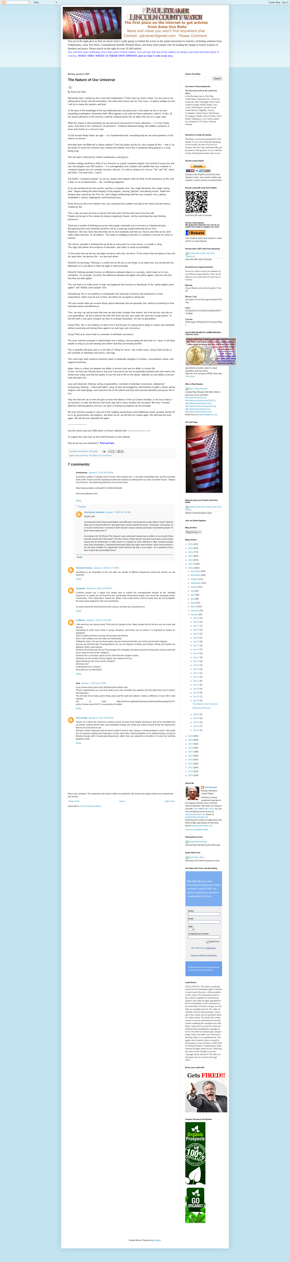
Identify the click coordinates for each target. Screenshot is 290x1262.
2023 (191, 556)
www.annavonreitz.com (139, 430)
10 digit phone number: (198, 934)
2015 (191, 752)
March (194, 606)
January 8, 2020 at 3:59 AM (100, 718)
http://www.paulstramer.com (197, 409)
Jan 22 (196, 641)
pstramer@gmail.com (207, 414)
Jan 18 (196, 653)
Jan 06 (196, 700)
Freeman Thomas (84, 568)
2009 (191, 775)
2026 (191, 544)
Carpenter (81, 588)
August (194, 587)
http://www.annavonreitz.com (198, 412)
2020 (191, 568)
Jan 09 (196, 689)
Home (122, 801)
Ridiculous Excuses (202, 708)
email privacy (210, 948)
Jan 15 (196, 665)
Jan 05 (196, 714)
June (193, 595)
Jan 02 (196, 726)
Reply (78, 501)
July (193, 591)
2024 (191, 552)
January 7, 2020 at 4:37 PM (93, 683)
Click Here (190, 376)
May (193, 599)
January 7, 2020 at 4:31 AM (98, 620)
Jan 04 (196, 718)
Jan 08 (196, 693)
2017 (191, 744)
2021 (191, 564)
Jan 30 (196, 618)
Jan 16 (196, 661)
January (195, 614)
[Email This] (109, 451)
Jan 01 (196, 730)
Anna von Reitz (81, 455)
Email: (191, 918)
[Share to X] (115, 451)
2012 (191, 763)
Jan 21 (196, 645)
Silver (196, 809)
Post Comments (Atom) (90, 806)
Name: (191, 911)
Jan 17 (196, 657)
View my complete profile (196, 829)
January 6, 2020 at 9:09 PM (99, 588)
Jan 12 (196, 677)
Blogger (157, 1240)
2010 (191, 771)
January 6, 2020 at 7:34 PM (106, 568)
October (194, 579)
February (195, 610)
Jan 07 (196, 696)
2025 (191, 548)
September (196, 583)
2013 (191, 759)
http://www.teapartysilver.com (198, 403)
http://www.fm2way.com (195, 397)
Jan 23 (196, 638)
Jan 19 (196, 649)
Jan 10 (196, 685)
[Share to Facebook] (119, 451)
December (196, 571)
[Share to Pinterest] (122, 451)
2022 (191, 560)
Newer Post (74, 801)
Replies (82, 507)
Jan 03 (196, 722)
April (193, 603)
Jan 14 (196, 669)
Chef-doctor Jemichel (94, 512)
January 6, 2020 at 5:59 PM (100, 472)
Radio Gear (208, 809)
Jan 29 (196, 622)
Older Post (169, 801)
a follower (80, 620)
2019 (191, 736)
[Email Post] (104, 451)
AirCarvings (81, 718)
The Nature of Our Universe (100, 455)
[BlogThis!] (112, 451)
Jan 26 (196, 630)
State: (190, 926)
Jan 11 (196, 681)
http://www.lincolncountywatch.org (200, 406)
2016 (191, 748)
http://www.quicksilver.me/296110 (200, 400)
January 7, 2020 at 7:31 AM (118, 512)
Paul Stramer (211, 787)
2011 (191, 767)
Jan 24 (196, 634)
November (196, 575)
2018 (191, 740)
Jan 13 (196, 673)
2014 (191, 756)
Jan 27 (196, 626)
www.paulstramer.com (195, 814)
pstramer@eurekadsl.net (196, 817)
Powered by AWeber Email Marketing (204, 955)
